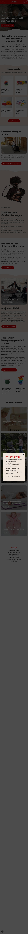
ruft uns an (10, 473)
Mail (21, 472)
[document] (14, 467)
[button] (23, 455)
